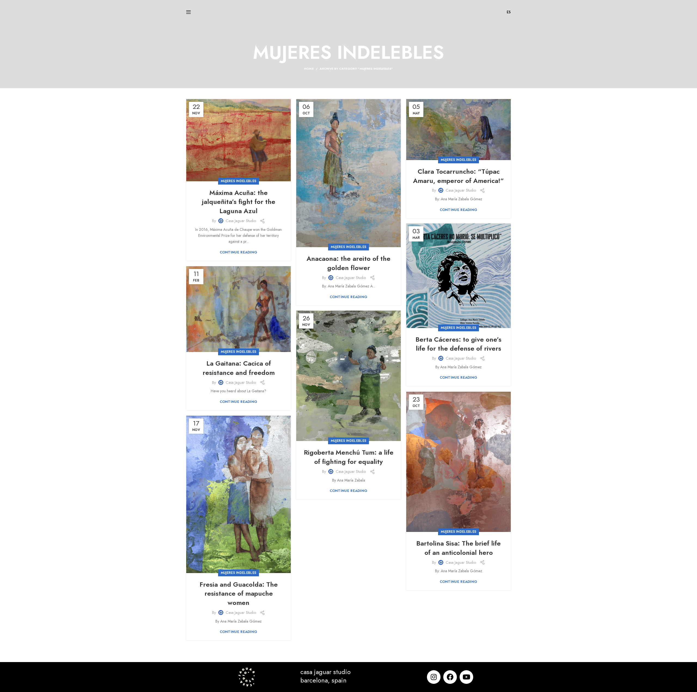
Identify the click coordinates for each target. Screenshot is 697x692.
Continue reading (239, 252)
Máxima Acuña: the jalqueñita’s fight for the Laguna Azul (238, 202)
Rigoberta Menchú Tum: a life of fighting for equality (348, 457)
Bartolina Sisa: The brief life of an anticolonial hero (458, 547)
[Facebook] (450, 677)
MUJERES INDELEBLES (238, 181)
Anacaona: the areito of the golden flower (348, 263)
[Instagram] (434, 677)
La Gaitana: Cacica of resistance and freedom (239, 368)
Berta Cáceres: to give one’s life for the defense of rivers (458, 344)
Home (309, 68)
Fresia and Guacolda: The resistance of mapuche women (239, 593)
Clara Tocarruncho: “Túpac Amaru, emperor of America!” (458, 176)
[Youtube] (466, 677)
